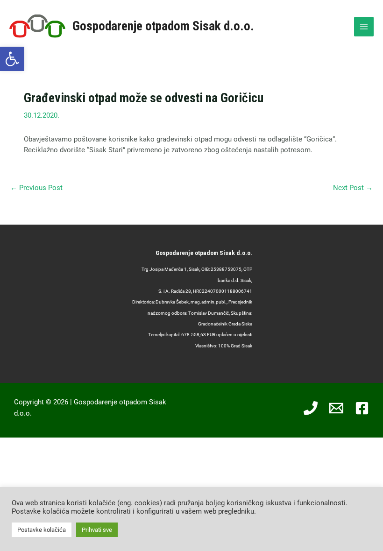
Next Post (353, 188)
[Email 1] (336, 408)
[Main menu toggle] (364, 26)
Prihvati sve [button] (97, 529)
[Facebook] (362, 408)
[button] (12, 59)
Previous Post (36, 188)
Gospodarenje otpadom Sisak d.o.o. (163, 26)
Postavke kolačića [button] (41, 529)
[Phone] (311, 408)
